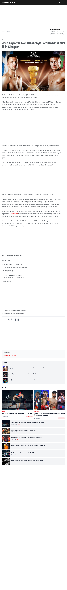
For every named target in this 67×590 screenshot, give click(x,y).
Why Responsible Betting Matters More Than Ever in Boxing (23, 452)
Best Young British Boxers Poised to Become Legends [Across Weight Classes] (49, 414)
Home (3, 31)
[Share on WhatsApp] (18, 319)
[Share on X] (11, 319)
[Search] (59, 2)
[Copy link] (8, 319)
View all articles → (10, 355)
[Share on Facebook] (15, 319)
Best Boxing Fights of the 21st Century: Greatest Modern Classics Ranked (27, 460)
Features (36, 411)
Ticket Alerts (14, 214)
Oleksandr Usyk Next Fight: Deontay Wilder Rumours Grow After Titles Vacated (28, 445)
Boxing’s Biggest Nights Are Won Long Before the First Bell (23, 430)
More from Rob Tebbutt (57, 33)
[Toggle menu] (63, 2)
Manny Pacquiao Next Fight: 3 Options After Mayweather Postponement (26, 437)
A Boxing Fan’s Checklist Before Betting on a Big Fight (17, 413)
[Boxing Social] (9, 2)
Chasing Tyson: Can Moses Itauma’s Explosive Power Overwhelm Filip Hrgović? (27, 422)
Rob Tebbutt (7, 352)
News (8, 31)
